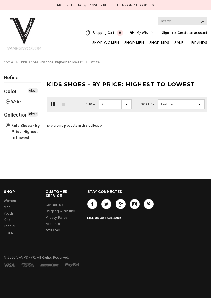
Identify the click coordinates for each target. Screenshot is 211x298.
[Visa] (9, 265)
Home (8, 62)
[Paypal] (72, 265)
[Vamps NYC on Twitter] (106, 204)
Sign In (167, 33)
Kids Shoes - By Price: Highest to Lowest (52, 62)
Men (7, 207)
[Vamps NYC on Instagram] (135, 204)
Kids (7, 220)
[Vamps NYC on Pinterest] (149, 204)
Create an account (192, 33)
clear (33, 91)
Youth (8, 213)
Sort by (148, 104)
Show (90, 104)
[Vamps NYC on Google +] (121, 204)
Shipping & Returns (60, 211)
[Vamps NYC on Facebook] (92, 204)
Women (10, 201)
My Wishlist (146, 33)
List (63, 104)
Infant (8, 232)
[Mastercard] (49, 265)
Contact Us (54, 205)
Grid (53, 104)
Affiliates (53, 230)
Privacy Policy (56, 218)
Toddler (10, 226)
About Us (53, 224)
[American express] (27, 265)
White (15, 102)
